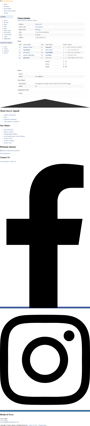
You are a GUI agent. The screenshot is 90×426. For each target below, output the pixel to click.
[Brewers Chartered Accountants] (10, 150)
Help (5, 26)
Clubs (5, 47)
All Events (6, 6)
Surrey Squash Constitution (11, 121)
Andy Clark (26, 58)
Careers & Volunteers (10, 115)
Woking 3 (37, 29)
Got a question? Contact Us (8, 161)
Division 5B (38, 24)
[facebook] (45, 307)
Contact (6, 13)
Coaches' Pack (8, 138)
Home (5, 20)
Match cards (7, 30)
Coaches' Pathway (9, 140)
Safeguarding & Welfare (10, 134)
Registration (7, 39)
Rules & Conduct (8, 132)
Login (5, 36)
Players (6, 53)
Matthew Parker (27, 47)
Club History (7, 32)
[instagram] (45, 411)
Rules (5, 28)
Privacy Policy (42, 425)
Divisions (6, 51)
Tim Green (49, 55)
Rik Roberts (26, 52)
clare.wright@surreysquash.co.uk (9, 422)
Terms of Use (33, 425)
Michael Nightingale (28, 55)
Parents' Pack (8, 143)
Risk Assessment (8, 129)
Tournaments (8, 34)
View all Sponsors (5, 153)
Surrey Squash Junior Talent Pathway (14, 136)
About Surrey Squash (10, 11)
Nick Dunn (48, 58)
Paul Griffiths (49, 52)
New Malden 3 (39, 27)
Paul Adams (26, 50)
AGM (5, 117)
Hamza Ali (48, 47)
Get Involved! (7, 8)
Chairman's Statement (10, 119)
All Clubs (6, 22)
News (5, 4)
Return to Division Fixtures (29, 20)
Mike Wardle (49, 50)
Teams (6, 49)
